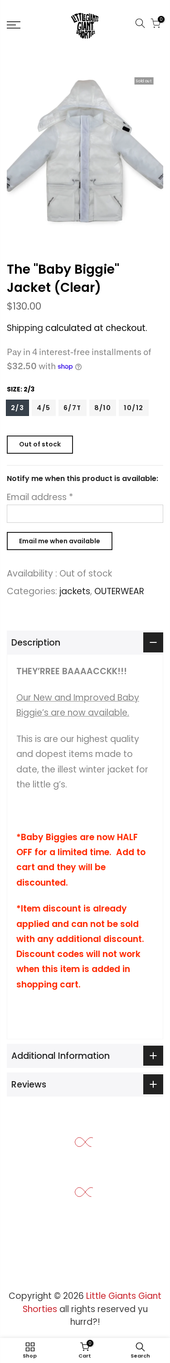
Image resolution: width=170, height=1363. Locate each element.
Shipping (25, 328)
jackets (74, 591)
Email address (40, 497)
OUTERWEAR (119, 591)
